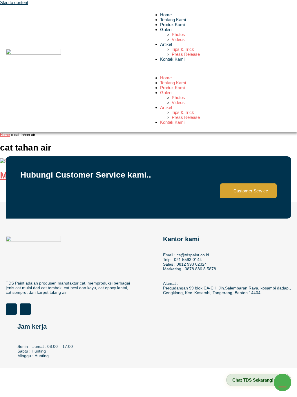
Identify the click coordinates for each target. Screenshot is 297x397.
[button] (219, 68)
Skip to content (14, 2)
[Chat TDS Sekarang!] (282, 382)
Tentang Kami (173, 19)
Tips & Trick (183, 49)
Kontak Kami (172, 59)
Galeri (165, 29)
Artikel (166, 44)
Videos (178, 39)
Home (166, 14)
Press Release (186, 54)
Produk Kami (172, 24)
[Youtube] (25, 308)
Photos (178, 34)
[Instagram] (11, 308)
